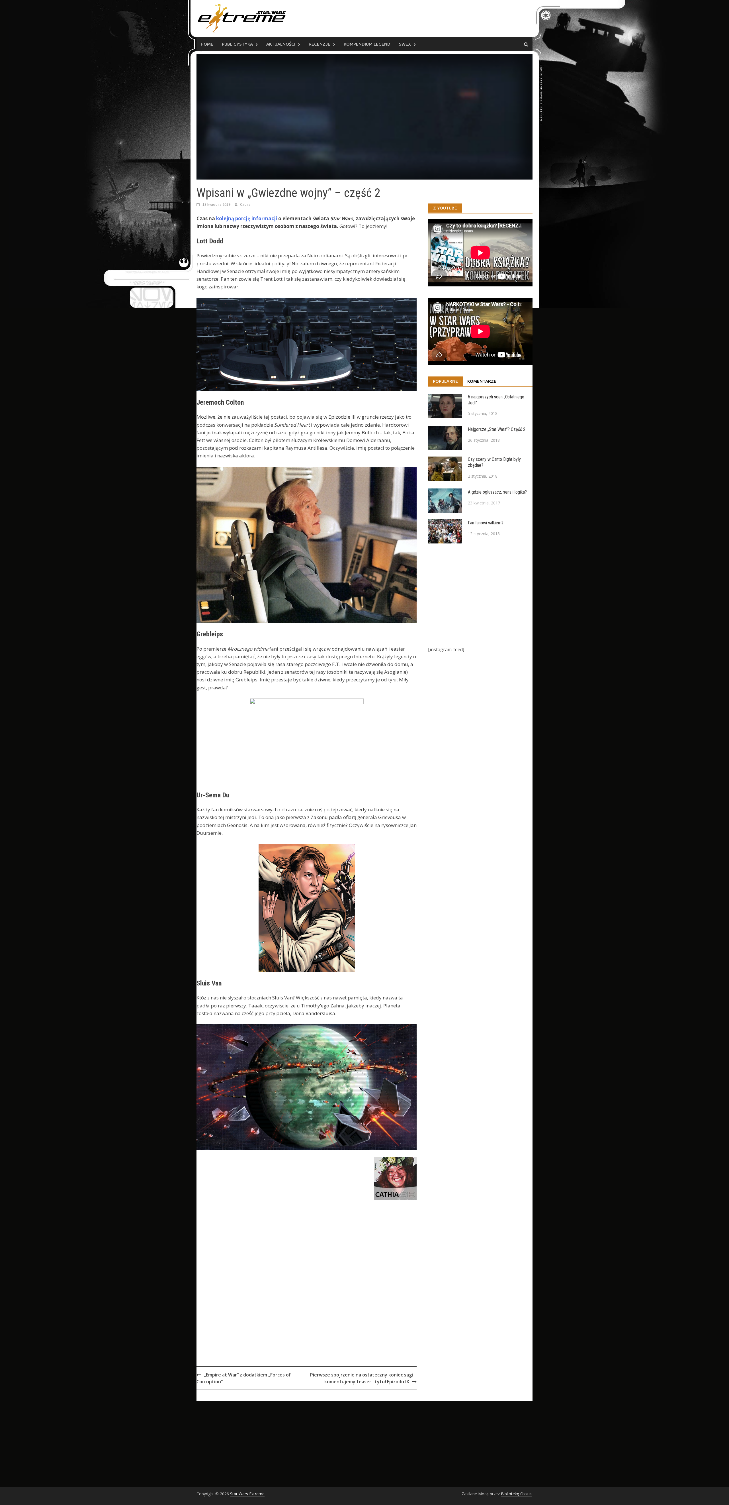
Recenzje (319, 44)
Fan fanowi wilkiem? (485, 523)
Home (207, 44)
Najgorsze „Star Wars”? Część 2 (496, 429)
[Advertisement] (306, 1295)
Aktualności (280, 44)
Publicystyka (237, 44)
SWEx (405, 44)
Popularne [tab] (445, 381)
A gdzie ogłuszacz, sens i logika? (497, 492)
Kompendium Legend (367, 44)
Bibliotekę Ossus (516, 1493)
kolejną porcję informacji (246, 218)
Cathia (245, 204)
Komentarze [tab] (481, 381)
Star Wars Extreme (247, 1493)
